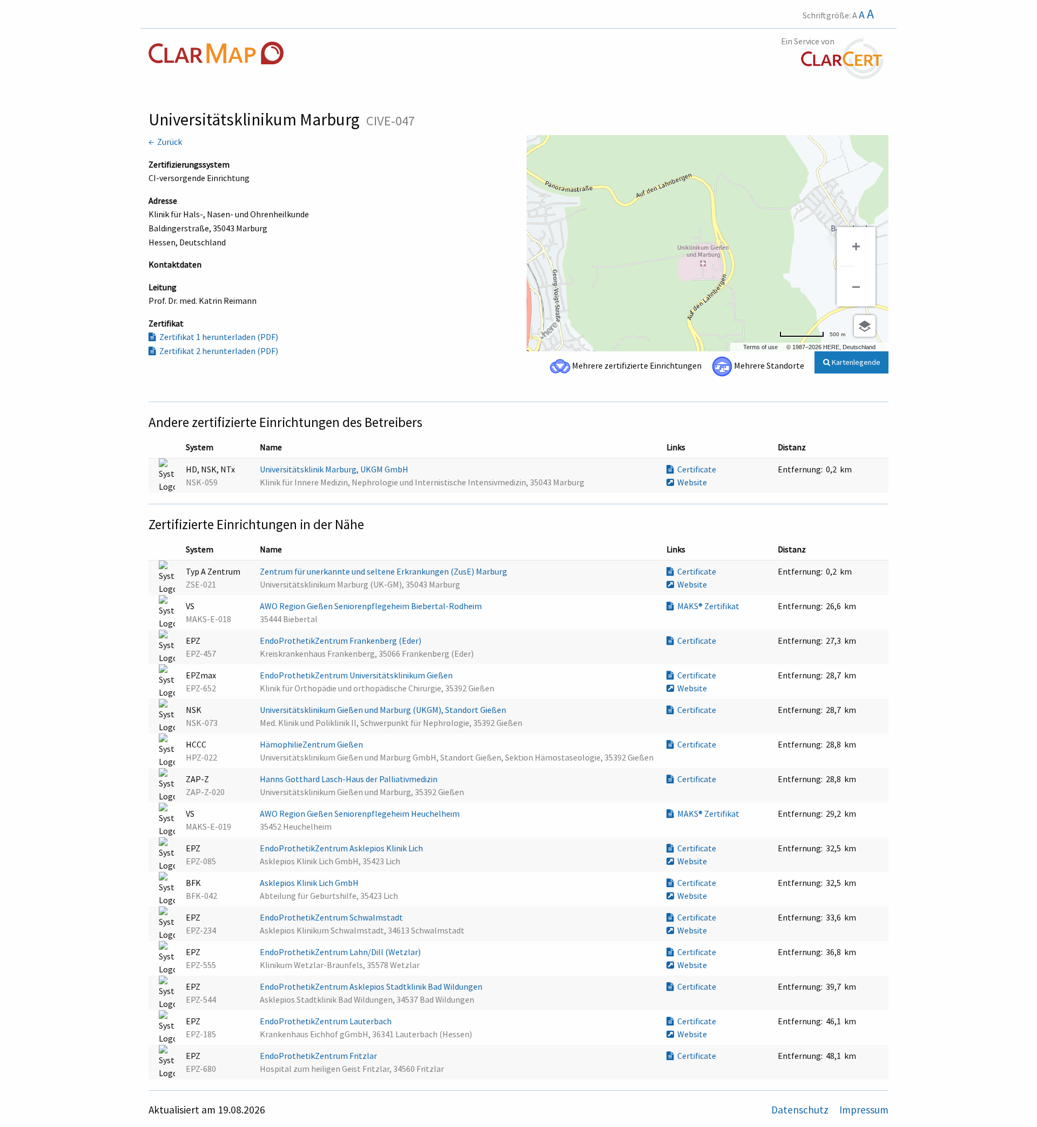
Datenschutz (801, 1109)
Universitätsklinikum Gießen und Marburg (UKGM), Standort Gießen (384, 709)
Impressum (863, 1109)
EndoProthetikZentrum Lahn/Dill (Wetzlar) (341, 951)
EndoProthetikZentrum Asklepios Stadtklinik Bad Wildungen (372, 986)
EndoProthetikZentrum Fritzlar (319, 1055)
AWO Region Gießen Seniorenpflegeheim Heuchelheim (360, 813)
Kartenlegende (855, 362)
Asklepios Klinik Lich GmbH (310, 882)
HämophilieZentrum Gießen (312, 744)
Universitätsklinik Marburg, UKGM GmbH (335, 469)
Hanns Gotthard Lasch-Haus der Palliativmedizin (349, 778)
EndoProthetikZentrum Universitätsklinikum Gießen (357, 675)
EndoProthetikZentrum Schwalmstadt (332, 917)
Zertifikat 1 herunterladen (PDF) (217, 336)
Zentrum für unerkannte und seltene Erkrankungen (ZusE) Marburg (384, 571)
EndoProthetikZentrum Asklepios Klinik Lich (342, 848)
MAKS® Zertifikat (706, 606)
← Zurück (165, 141)
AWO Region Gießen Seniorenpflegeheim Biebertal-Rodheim (371, 606)
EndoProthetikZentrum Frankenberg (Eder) (341, 640)
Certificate (695, 469)
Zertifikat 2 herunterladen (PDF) (217, 350)
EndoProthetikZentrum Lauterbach (326, 1021)
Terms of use (760, 347)
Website (690, 482)
